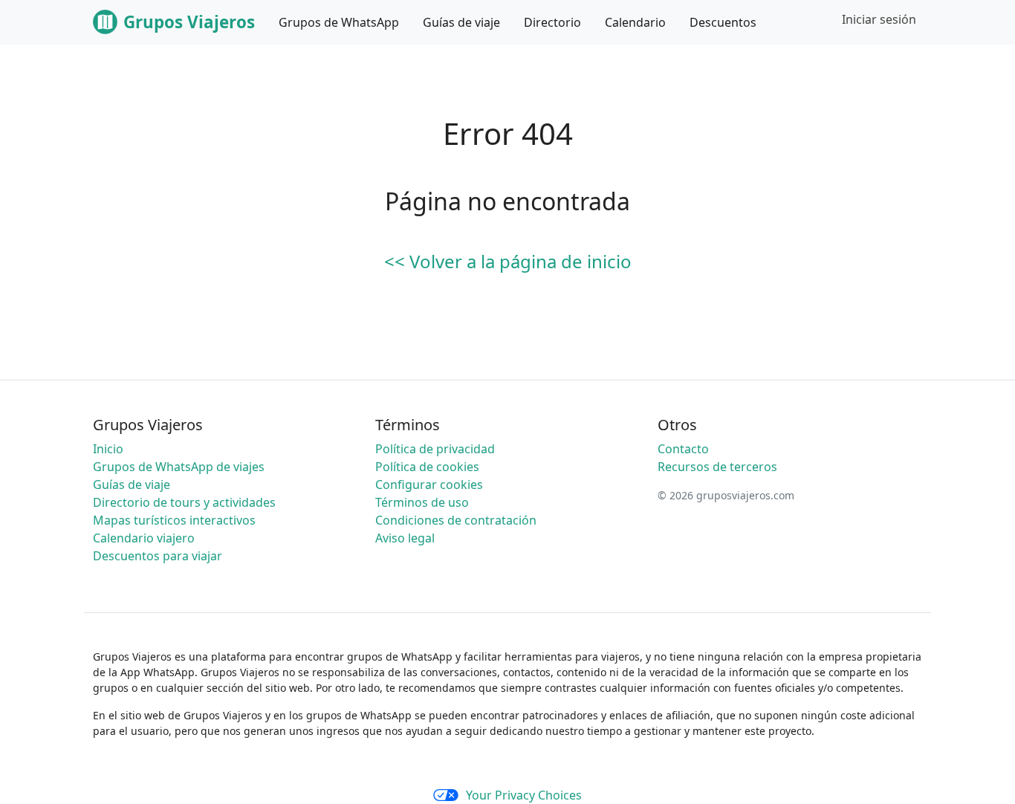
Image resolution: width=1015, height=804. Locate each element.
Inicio (108, 449)
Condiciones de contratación (455, 520)
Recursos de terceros (717, 466)
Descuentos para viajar (157, 556)
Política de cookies (427, 466)
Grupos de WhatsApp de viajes (179, 466)
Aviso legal (405, 538)
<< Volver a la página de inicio (508, 261)
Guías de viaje (131, 484)
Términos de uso (422, 502)
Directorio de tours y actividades (184, 502)
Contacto (683, 449)
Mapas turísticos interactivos (174, 520)
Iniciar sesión (879, 19)
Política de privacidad (435, 449)
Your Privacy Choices (524, 795)
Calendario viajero (144, 538)
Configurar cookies (429, 484)
